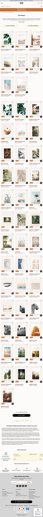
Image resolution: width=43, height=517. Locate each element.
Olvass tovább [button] (21, 21)
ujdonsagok (4, 494)
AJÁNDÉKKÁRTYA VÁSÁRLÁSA (22, 501)
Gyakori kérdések (32, 495)
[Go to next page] (28, 420)
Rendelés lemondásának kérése (34, 496)
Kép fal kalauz (4, 491)
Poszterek (6, 12)
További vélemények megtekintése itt (21, 463)
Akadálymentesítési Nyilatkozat (21, 495)
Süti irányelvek (20, 505)
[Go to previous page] (15, 420)
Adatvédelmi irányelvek (33, 505)
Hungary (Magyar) (21, 512)
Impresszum (26, 505)
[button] (38, 512)
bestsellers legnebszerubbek (7, 492)
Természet (11, 12)
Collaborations (18, 494)
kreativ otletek (5, 495)
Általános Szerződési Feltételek (11, 505)
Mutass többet (21, 415)
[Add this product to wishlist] (13, 32)
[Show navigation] (1, 3)
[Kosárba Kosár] (13, 47)
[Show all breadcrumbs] (2, 12)
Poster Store (24, 514)
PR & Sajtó (18, 492)
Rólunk (17, 491)
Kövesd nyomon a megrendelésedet (32, 492)
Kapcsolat (31, 494)
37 (25, 420)
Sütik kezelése (31, 498)
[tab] (38, 3)
